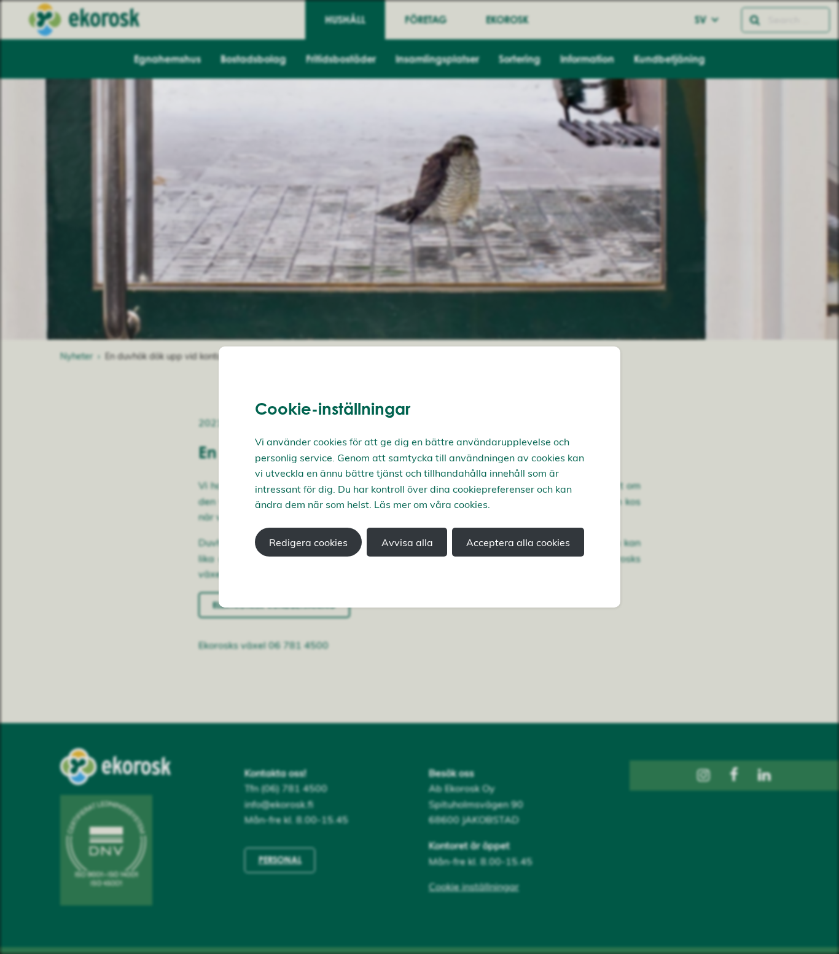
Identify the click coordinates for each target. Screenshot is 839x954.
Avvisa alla (407, 542)
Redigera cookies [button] (308, 542)
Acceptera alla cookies (518, 542)
